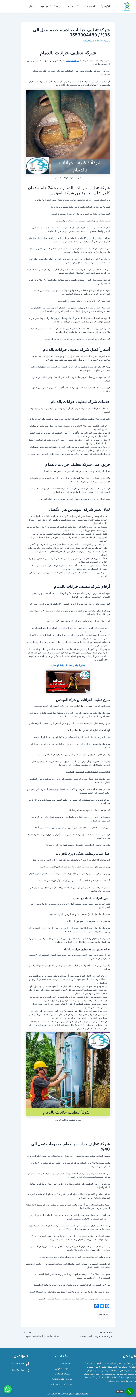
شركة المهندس (72, 60)
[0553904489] (27, 1370)
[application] (69, 6)
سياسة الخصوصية (51, 6)
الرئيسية (105, 6)
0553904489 (18, 1370)
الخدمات (75, 6)
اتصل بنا (30, 6)
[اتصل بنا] (129, 1391)
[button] (8, 1389)
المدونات (90, 6)
